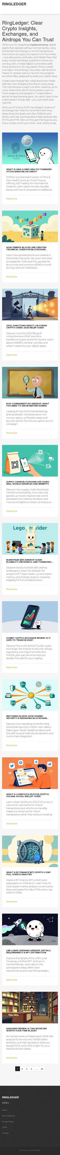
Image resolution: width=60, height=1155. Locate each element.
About (4, 1110)
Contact (5, 1133)
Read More (11, 198)
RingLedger (14, 3)
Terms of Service (8, 1116)
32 (42, 1068)
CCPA (4, 1127)
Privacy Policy (8, 1121)
